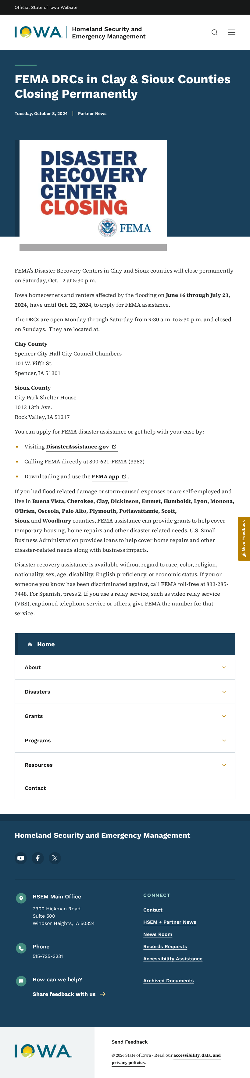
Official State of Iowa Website (46, 7)
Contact (152, 910)
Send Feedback (130, 1042)
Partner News (92, 113)
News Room (157, 934)
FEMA (105, 476)
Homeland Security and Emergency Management (109, 32)
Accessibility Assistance (172, 959)
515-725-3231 (48, 956)
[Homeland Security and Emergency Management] (39, 32)
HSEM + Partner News (169, 922)
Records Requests (165, 946)
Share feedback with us (64, 994)
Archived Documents (168, 980)
